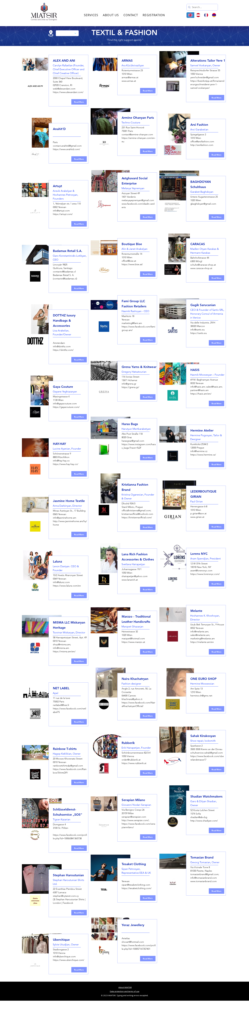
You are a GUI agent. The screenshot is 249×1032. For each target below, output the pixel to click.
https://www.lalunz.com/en (67, 585)
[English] (190, 15)
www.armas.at (129, 80)
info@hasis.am (197, 386)
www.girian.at (197, 517)
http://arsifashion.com (201, 145)
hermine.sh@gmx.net (201, 695)
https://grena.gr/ (130, 387)
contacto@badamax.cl (64, 271)
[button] (247, 6)
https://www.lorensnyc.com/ (205, 574)
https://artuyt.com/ (63, 214)
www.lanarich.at (130, 579)
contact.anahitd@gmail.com (67, 145)
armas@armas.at (130, 77)
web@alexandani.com (64, 88)
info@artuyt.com (61, 210)
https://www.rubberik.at (134, 763)
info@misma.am (61, 648)
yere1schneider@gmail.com (204, 77)
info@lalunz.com (61, 582)
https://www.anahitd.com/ (66, 149)
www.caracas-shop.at (201, 268)
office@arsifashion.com (202, 141)
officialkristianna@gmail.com (136, 510)
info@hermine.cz (198, 451)
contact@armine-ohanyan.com (137, 134)
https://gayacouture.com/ (66, 407)
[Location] (51, 33)
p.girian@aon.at (198, 513)
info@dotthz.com (62, 346)
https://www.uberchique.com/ (68, 960)
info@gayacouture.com (65, 403)
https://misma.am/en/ (64, 651)
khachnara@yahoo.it (132, 699)
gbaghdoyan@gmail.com (203, 203)
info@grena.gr (129, 383)
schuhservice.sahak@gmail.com (206, 752)
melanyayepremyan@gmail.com (138, 200)
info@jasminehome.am (64, 517)
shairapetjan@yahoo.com (134, 576)
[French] (206, 15)
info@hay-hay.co (61, 460)
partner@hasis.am (199, 390)
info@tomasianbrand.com (203, 877)
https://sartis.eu (198, 333)
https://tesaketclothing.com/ (136, 888)
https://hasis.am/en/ (200, 393)
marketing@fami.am (132, 323)
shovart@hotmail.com (133, 941)
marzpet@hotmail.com (133, 638)
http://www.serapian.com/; (135, 820)
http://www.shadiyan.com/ (204, 820)
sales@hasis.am (214, 386)
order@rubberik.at (131, 759)
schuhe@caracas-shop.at (203, 264)
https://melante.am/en (202, 642)
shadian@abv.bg (198, 817)
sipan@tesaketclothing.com (136, 884)
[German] (198, 15)
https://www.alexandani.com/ (68, 92)
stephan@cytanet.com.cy (66, 896)
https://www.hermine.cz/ (203, 454)
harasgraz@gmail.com (133, 440)
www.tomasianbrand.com (203, 881)
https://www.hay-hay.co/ (65, 464)
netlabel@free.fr (61, 705)
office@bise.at (129, 260)
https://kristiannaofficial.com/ (137, 517)
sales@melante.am (199, 635)
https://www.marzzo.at (133, 642)
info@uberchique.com (64, 956)
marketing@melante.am (202, 638)
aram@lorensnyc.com (201, 570)
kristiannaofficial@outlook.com (137, 514)
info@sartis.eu (197, 329)
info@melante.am (199, 631)
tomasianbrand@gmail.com (204, 874)
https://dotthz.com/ (63, 350)
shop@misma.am (61, 644)
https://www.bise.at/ (132, 264)
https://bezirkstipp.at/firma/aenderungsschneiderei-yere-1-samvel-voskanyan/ (207, 84)
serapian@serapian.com (134, 816)
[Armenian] (214, 15)
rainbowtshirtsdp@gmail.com (68, 765)
